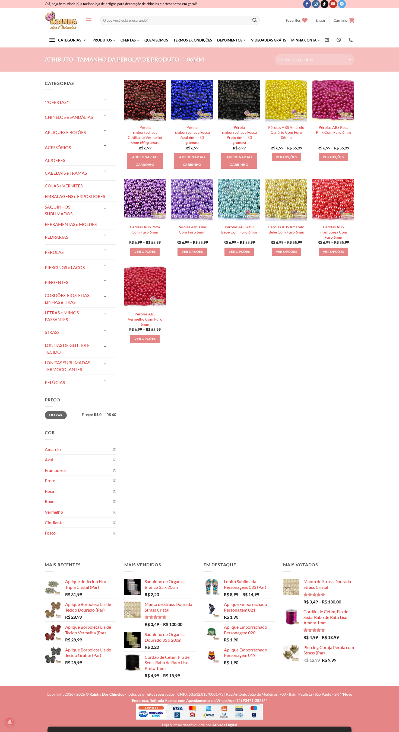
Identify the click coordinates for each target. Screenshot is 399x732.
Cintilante (54, 522)
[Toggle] (105, 100)
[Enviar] (254, 20)
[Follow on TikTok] (324, 4)
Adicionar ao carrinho (145, 160)
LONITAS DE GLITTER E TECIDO (67, 349)
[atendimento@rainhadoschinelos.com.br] (327, 40)
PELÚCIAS (55, 382)
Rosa (49, 491)
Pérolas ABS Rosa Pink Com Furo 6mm (333, 130)
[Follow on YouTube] (333, 4)
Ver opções (286, 157)
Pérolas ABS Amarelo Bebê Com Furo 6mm (286, 229)
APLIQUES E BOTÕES (65, 132)
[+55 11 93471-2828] (351, 40)
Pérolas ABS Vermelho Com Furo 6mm (145, 319)
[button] (89, 20)
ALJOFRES (55, 160)
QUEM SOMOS (156, 40)
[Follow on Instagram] (316, 4)
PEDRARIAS (56, 236)
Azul (49, 459)
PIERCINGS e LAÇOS (65, 267)
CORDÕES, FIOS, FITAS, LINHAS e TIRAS (67, 299)
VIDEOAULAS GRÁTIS (268, 40)
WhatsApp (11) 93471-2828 (240, 700)
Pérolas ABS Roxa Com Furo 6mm (145, 229)
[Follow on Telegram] (342, 4)
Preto (50, 480)
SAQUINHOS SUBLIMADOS (58, 210)
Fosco (50, 532)
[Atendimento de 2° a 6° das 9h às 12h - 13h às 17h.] (339, 40)
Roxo (50, 501)
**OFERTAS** (57, 102)
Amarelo (53, 449)
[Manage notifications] (9, 722)
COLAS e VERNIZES (64, 185)
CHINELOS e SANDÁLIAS (69, 117)
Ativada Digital (224, 725)
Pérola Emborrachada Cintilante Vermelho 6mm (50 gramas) (145, 135)
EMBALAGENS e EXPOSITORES (75, 196)
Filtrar (56, 415)
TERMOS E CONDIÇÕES (192, 40)
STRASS (52, 332)
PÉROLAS (54, 252)
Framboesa (55, 470)
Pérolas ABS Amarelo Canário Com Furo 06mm (286, 132)
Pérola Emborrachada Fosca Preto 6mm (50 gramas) (239, 135)
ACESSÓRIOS (58, 147)
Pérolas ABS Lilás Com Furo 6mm (192, 229)
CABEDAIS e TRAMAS (66, 172)
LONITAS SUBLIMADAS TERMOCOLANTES (67, 366)
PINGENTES (56, 282)
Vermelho (54, 511)
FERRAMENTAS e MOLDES (71, 224)
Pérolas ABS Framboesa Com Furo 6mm (333, 232)
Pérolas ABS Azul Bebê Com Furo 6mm (239, 229)
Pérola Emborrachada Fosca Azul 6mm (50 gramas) (192, 135)
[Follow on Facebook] (307, 4)
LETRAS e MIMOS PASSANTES (62, 316)
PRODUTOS (102, 40)
